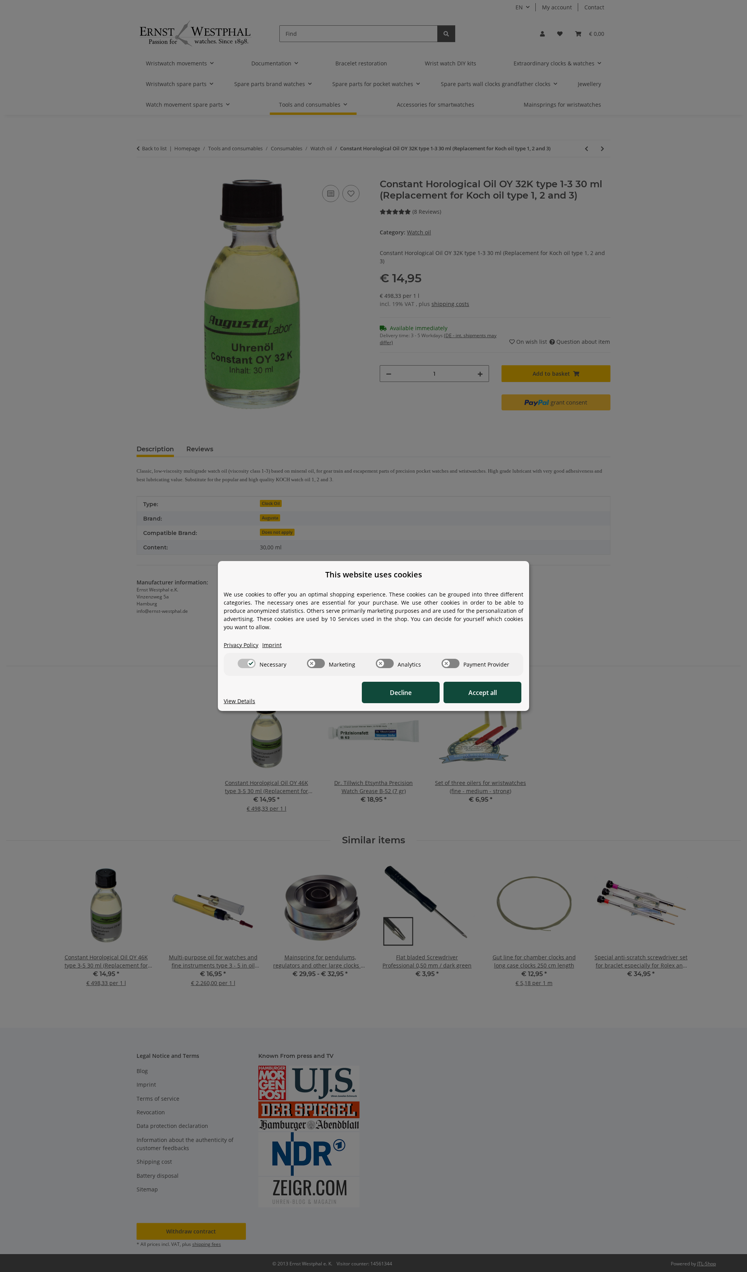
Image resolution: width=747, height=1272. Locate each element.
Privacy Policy (241, 645)
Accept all (482, 692)
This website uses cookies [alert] (373, 574)
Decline (401, 692)
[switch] (247, 663)
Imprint (272, 645)
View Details (239, 701)
